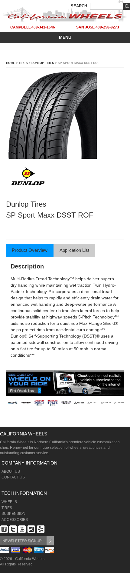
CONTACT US (13, 477)
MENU (65, 37)
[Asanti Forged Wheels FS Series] (106, 402)
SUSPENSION (13, 513)
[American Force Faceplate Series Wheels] (39, 402)
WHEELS (9, 502)
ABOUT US (11, 471)
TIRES (23, 63)
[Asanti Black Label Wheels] (79, 402)
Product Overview (29, 250)
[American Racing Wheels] (66, 402)
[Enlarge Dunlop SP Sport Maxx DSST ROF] (65, 114)
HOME (10, 63)
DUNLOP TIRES (42, 63)
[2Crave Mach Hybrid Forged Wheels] (13, 402)
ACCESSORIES (15, 520)
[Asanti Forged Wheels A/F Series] (92, 402)
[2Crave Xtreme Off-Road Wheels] (26, 402)
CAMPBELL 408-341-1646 (32, 27)
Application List (74, 250)
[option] (13, 409)
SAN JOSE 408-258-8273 (97, 27)
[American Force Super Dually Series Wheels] (52, 402)
